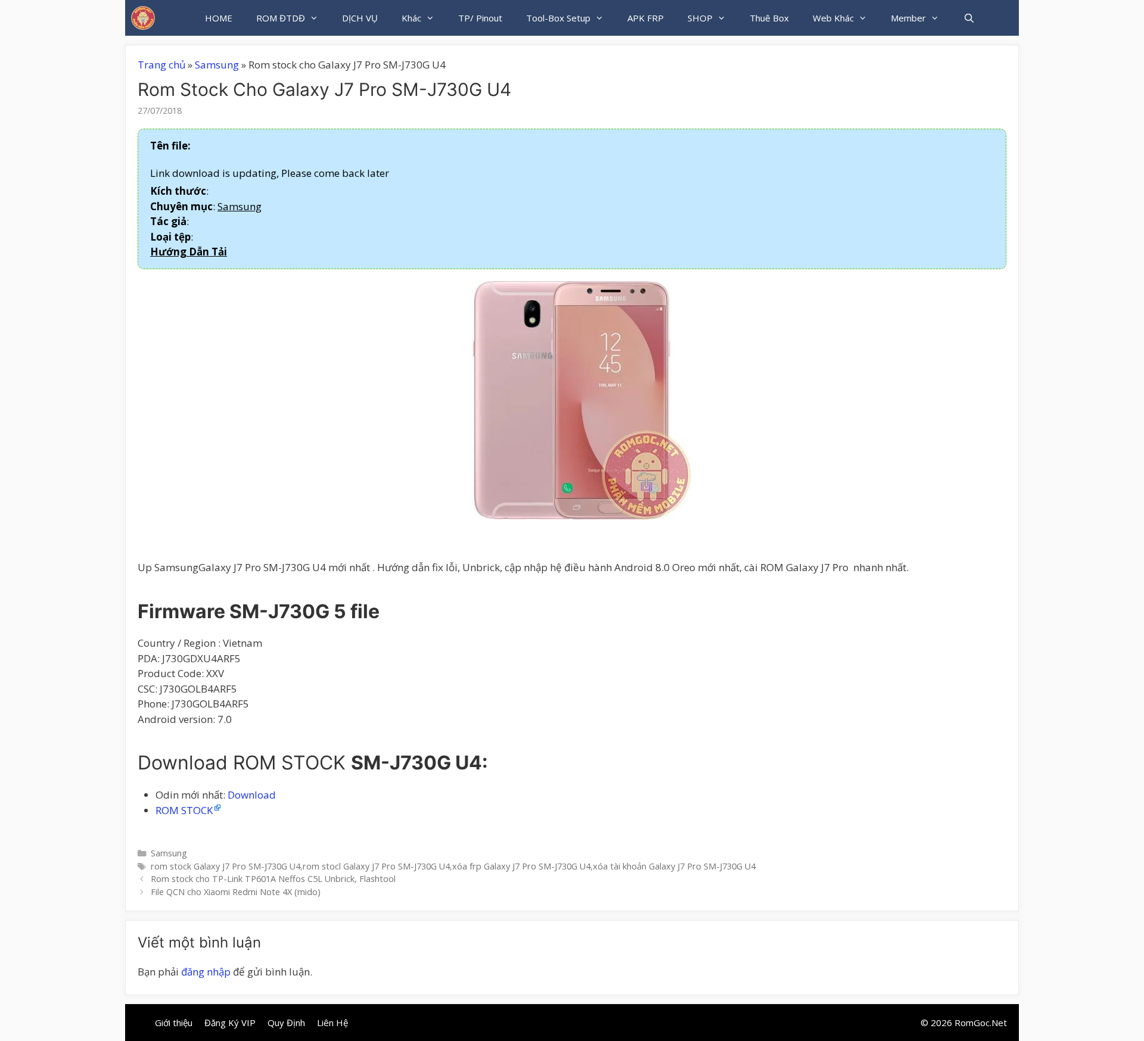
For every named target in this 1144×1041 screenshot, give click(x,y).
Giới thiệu (173, 1022)
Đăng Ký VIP (230, 1022)
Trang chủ (161, 64)
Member (908, 18)
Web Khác (833, 18)
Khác (411, 18)
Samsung (217, 64)
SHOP (700, 18)
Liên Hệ (332, 1022)
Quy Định (286, 1022)
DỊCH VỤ (360, 18)
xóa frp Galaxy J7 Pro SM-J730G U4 (521, 866)
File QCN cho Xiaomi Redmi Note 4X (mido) (236, 891)
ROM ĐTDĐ (280, 18)
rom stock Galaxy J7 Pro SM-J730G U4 (225, 866)
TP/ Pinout (480, 18)
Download (252, 795)
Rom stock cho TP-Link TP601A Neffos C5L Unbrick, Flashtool (273, 878)
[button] (188, 251)
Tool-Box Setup (558, 18)
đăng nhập (206, 971)
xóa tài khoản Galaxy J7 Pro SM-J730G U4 (674, 866)
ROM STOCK (184, 810)
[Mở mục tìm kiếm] (968, 18)
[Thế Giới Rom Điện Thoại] (143, 18)
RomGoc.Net (981, 1022)
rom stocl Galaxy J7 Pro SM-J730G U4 (376, 866)
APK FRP (645, 18)
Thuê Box (769, 18)
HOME (218, 18)
